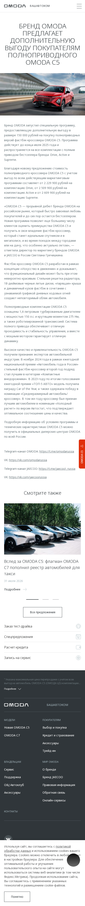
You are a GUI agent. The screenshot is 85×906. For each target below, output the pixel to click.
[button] (32, 599)
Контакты (11, 811)
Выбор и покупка (54, 727)
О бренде (49, 769)
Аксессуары (50, 743)
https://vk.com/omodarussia (28, 460)
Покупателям (51, 720)
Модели (9, 720)
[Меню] (79, 6)
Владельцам (12, 762)
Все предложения (42, 612)
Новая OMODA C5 (17, 727)
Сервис (9, 769)
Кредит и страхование (58, 735)
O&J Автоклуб (14, 785)
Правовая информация (58, 785)
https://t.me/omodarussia (56, 451)
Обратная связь (53, 792)
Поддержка (12, 777)
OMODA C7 (12, 735)
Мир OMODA (50, 762)
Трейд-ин (49, 751)
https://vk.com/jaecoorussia (28, 477)
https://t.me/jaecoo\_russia (57, 469)
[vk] (8, 839)
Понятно (17, 897)
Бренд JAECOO (52, 777)
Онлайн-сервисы (54, 800)
